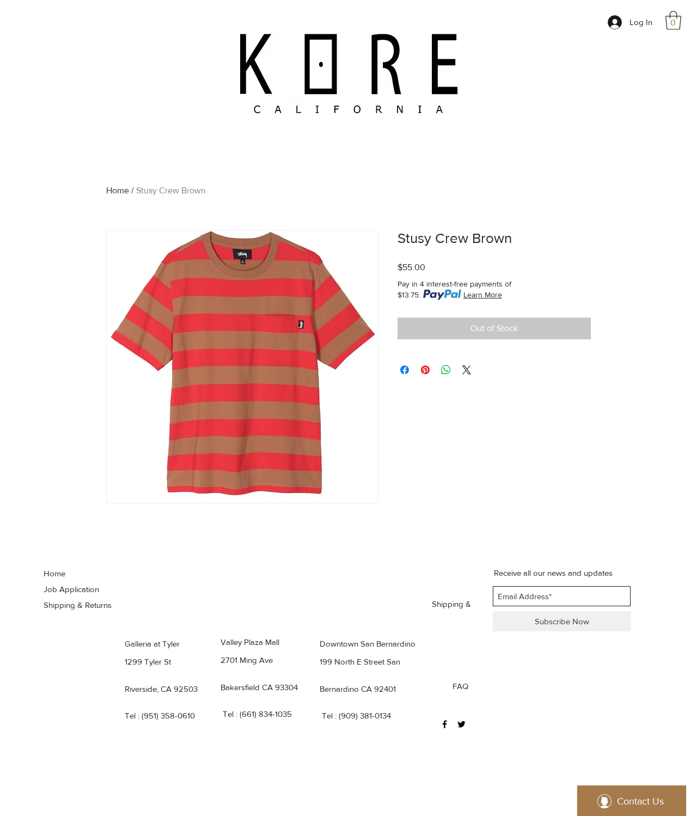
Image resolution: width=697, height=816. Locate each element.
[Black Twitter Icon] (461, 724)
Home (117, 190)
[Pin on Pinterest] (425, 369)
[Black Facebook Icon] (444, 724)
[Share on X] (466, 369)
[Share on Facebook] (404, 369)
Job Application (71, 589)
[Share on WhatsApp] (446, 369)
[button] (673, 20)
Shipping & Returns (78, 605)
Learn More (482, 294)
